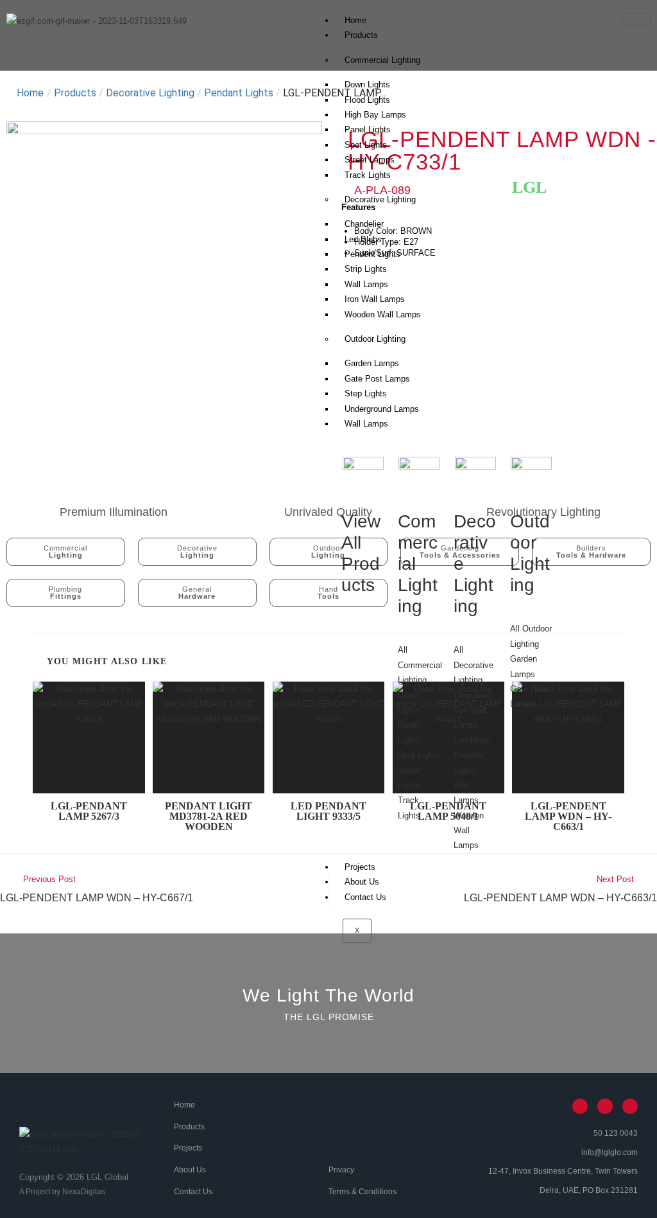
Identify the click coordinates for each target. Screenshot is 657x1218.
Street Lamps (370, 159)
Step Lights (366, 393)
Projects (360, 867)
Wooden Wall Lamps (383, 314)
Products (361, 35)
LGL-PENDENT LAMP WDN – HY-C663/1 (568, 816)
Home (355, 20)
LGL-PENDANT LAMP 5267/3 (89, 811)
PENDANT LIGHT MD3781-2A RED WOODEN (208, 816)
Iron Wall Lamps (375, 299)
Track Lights (368, 175)
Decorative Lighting (380, 199)
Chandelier (364, 224)
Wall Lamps (366, 423)
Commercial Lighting (382, 60)
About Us (362, 882)
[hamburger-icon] (636, 18)
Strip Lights (366, 269)
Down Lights (367, 84)
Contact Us (365, 897)
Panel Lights (368, 129)
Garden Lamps (372, 363)
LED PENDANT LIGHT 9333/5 (328, 811)
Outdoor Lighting (375, 339)
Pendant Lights (238, 93)
